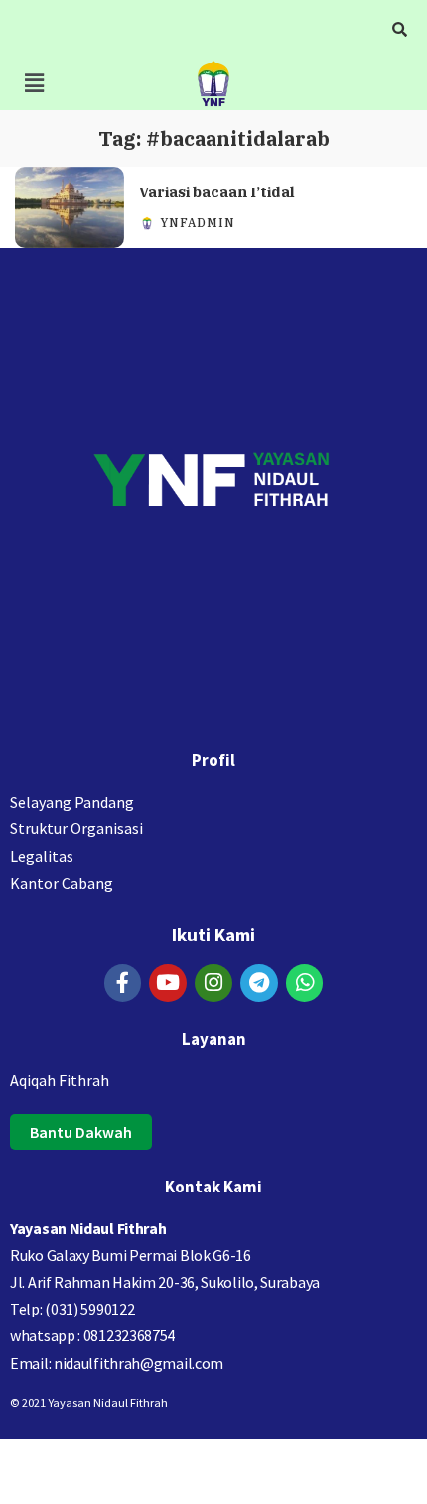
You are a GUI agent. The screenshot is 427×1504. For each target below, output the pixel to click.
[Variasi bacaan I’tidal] (69, 208)
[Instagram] (213, 983)
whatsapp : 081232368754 (92, 1335)
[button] (34, 82)
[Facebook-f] (123, 983)
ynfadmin (197, 223)
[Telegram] (259, 983)
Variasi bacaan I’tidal (217, 192)
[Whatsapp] (305, 983)
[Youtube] (168, 983)
